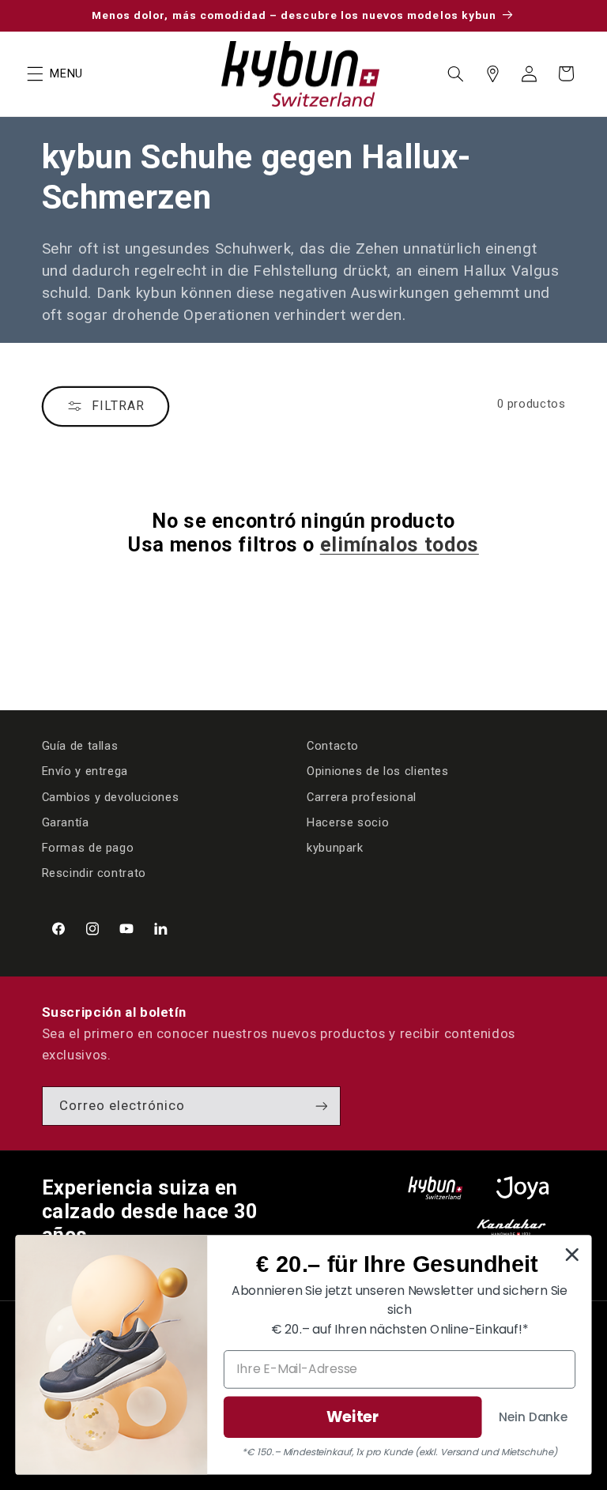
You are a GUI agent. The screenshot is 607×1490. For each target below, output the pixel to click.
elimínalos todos (399, 544)
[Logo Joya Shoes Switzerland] (522, 1187)
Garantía (65, 822)
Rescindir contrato (94, 873)
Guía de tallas (80, 746)
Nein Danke (533, 1415)
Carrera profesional (362, 797)
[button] (35, 73)
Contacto (333, 746)
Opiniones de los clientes (378, 771)
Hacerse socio (348, 822)
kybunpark (335, 848)
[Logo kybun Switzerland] (435, 1187)
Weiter (352, 1417)
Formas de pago (88, 848)
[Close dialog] (572, 1254)
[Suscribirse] (321, 1105)
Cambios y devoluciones (110, 797)
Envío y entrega (85, 771)
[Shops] (492, 73)
